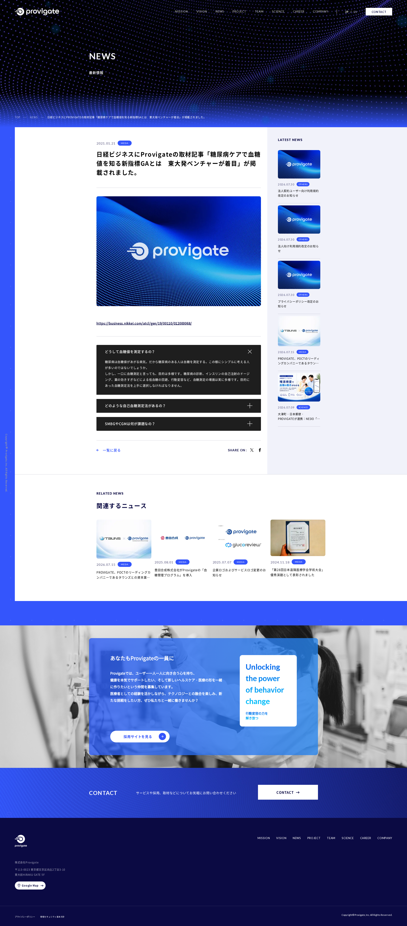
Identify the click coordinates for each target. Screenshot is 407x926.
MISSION (264, 838)
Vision (202, 11)
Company (320, 11)
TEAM (331, 838)
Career (298, 11)
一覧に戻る (112, 450)
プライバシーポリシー (25, 916)
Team (259, 11)
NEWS (297, 838)
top (17, 117)
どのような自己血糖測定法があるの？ (135, 405)
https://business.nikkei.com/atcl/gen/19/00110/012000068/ (144, 323)
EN (355, 12)
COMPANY (384, 838)
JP (346, 12)
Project (239, 11)
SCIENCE (348, 838)
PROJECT (314, 838)
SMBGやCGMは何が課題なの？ (130, 423)
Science (278, 11)
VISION (281, 838)
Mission (181, 11)
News (220, 11)
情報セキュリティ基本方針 (52, 916)
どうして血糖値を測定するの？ (130, 351)
